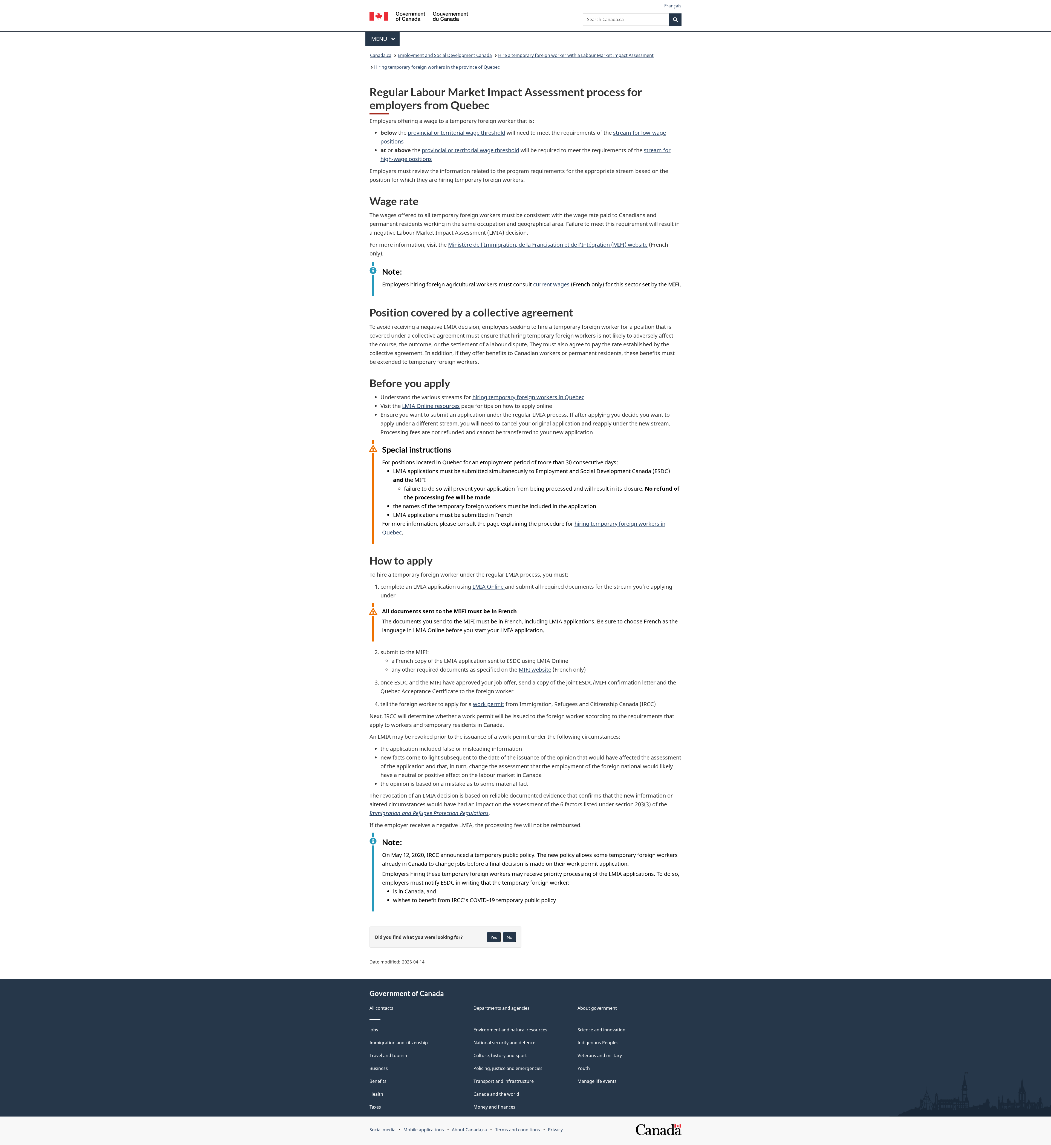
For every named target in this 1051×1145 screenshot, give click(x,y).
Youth (584, 1068)
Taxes (375, 1107)
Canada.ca (380, 55)
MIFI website (535, 669)
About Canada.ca (469, 1130)
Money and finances (494, 1107)
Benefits (377, 1081)
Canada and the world (496, 1094)
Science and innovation (601, 1030)
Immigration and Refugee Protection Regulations (429, 813)
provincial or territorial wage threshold (456, 132)
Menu (380, 38)
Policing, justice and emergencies (507, 1068)
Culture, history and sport (500, 1055)
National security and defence (504, 1043)
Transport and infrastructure (503, 1081)
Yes (493, 937)
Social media (382, 1130)
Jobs (373, 1030)
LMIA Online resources (431, 406)
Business (378, 1068)
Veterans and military (600, 1055)
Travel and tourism (389, 1055)
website (548, 244)
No (509, 937)
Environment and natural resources (510, 1030)
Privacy (555, 1130)
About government (597, 1008)
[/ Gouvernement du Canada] (418, 17)
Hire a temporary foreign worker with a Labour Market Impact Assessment (576, 55)
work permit (488, 704)
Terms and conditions (517, 1130)
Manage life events (597, 1081)
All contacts (381, 1008)
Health (376, 1094)
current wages (551, 284)
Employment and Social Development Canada (445, 55)
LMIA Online (488, 586)
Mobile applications (423, 1130)
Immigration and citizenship (398, 1043)
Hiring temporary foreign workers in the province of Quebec (437, 67)
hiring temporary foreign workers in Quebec (528, 397)
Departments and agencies (501, 1008)
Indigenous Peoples (598, 1043)
